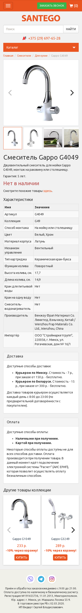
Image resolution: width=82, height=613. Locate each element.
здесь (47, 191)
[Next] (71, 93)
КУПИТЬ (21, 557)
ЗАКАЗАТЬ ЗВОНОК (52, 5)
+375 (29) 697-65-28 (44, 38)
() (75, 6)
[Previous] (10, 93)
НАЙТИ (71, 29)
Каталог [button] (12, 47)
